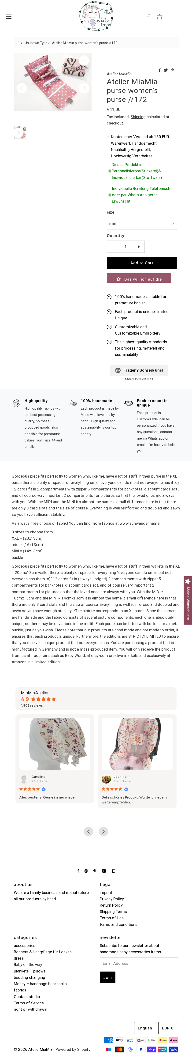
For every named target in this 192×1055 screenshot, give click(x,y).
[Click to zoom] (84, 60)
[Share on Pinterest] (172, 70)
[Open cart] (159, 16)
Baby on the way (28, 964)
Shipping (138, 116)
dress (19, 958)
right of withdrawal (30, 1009)
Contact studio (27, 996)
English (145, 1028)
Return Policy (111, 905)
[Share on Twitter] (166, 70)
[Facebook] (78, 871)
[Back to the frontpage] (18, 43)
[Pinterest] (94, 871)
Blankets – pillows (30, 971)
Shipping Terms (113, 911)
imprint (106, 892)
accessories (24, 945)
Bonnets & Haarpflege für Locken (43, 952)
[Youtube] (104, 871)
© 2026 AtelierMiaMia (33, 1049)
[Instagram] (86, 871)
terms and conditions (118, 924)
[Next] (84, 88)
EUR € (167, 1028)
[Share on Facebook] (160, 70)
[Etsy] (113, 871)
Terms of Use (112, 918)
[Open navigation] (8, 16)
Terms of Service (29, 1003)
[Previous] (22, 88)
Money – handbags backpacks (40, 983)
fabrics (20, 990)
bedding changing (29, 977)
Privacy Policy (112, 899)
